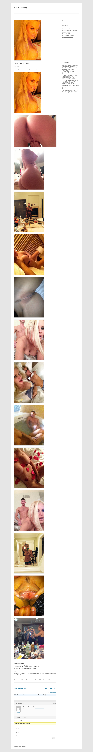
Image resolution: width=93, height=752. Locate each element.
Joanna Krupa (65, 77)
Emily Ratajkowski (68, 75)
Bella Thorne (76, 67)
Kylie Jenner (75, 80)
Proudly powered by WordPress (20, 746)
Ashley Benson (65, 67)
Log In (53, 738)
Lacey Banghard (65, 81)
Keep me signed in (19, 735)
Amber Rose (72, 66)
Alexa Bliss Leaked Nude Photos (68, 35)
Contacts (45, 15)
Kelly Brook (64, 78)
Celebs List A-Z (17, 15)
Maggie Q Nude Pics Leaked (67, 37)
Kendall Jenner (71, 78)
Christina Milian (66, 73)
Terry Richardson (72, 92)
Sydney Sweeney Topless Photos (68, 28)
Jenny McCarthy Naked (39, 708)
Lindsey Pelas (65, 82)
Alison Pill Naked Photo (50, 688)
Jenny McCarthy (27, 679)
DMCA (38, 15)
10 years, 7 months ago (39, 694)
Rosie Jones (75, 90)
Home (15, 690)
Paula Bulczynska (70, 87)
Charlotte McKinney (68, 71)
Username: (17, 728)
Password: (17, 732)
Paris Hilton (64, 87)
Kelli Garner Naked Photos (20, 688)
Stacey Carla (74, 91)
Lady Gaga (72, 81)
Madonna (71, 82)
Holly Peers (65, 76)
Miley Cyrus (67, 85)
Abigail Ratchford (65, 65)
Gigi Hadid (76, 75)
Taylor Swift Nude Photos (67, 33)
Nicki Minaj (76, 85)
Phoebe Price (66, 89)
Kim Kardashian (67, 80)
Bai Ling (71, 67)
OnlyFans (25, 15)
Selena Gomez (66, 91)
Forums (32, 15)
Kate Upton (71, 77)
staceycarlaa (65, 92)
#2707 (54, 703)
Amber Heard (65, 66)
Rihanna (64, 90)
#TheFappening (20, 8)
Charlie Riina (65, 70)
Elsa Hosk (64, 74)
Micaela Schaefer (74, 83)
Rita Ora (70, 90)
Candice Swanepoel (68, 69)
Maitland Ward (66, 83)
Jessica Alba (70, 76)
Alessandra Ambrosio (73, 65)
